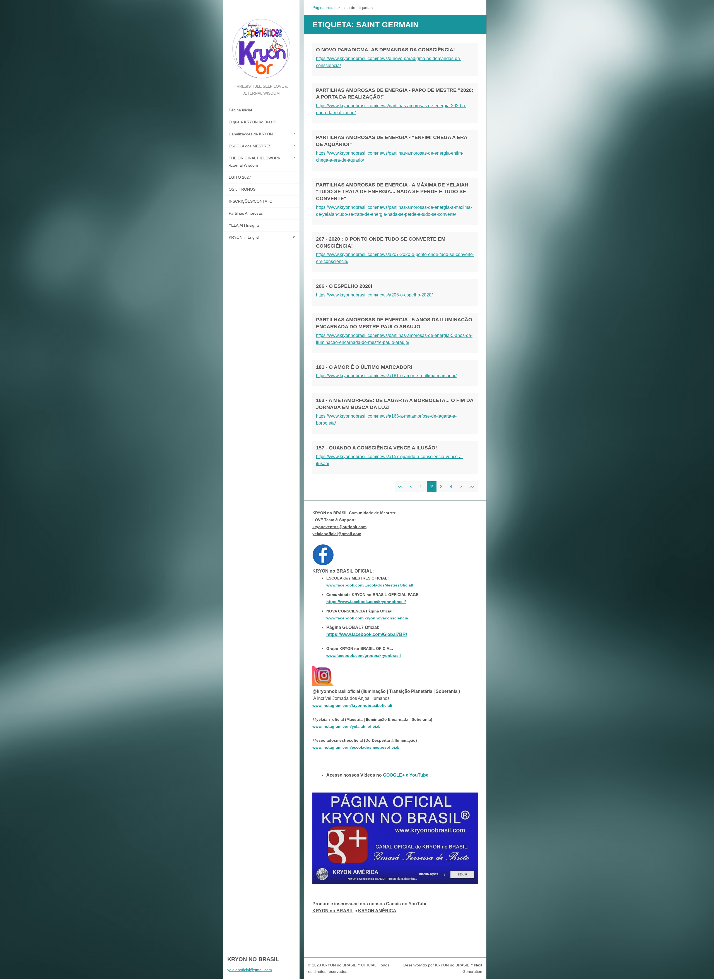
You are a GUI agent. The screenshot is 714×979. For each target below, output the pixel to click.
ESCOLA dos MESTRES (250, 146)
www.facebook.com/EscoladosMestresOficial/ (369, 585)
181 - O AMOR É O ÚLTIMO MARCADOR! (364, 367)
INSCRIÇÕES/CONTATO (250, 201)
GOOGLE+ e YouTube (405, 775)
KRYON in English (244, 237)
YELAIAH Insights (244, 225)
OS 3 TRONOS (242, 189)
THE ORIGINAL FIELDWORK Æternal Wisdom (254, 161)
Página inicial (240, 110)
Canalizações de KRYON (251, 134)
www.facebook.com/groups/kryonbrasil (363, 655)
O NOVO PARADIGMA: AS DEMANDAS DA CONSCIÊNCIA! (385, 49)
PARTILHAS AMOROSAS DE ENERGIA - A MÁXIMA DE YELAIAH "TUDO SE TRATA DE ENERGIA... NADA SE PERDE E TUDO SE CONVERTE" (392, 192)
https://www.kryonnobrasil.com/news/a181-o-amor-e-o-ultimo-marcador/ (386, 375)
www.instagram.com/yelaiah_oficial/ (346, 726)
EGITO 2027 (240, 177)
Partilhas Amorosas (246, 213)
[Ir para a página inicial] (261, 41)
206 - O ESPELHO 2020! (344, 286)
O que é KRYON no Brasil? (252, 122)
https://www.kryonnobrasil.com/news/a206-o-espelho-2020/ (374, 295)
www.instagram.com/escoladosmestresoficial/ (355, 747)
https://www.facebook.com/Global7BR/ (366, 634)
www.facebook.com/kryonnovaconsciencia (367, 618)
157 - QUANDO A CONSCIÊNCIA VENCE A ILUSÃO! (376, 448)
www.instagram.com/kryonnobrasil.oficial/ (352, 705)
